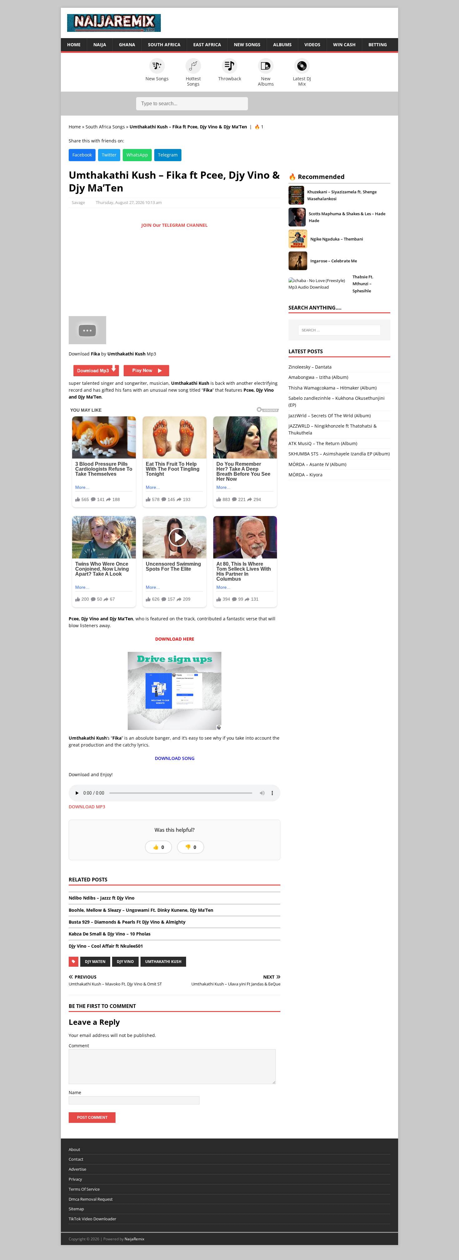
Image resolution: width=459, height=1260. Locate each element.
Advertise (77, 1169)
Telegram (168, 155)
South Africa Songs (105, 127)
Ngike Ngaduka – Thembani (336, 239)
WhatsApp (137, 155)
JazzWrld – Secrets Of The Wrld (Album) (330, 416)
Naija (99, 44)
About (74, 1149)
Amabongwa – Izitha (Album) (318, 377)
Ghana (127, 44)
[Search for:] (339, 330)
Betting (377, 44)
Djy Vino (125, 961)
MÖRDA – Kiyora (306, 475)
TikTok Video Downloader (92, 1219)
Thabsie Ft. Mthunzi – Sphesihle (363, 284)
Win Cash (344, 44)
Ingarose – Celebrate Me (333, 261)
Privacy (75, 1179)
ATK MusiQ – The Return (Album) (323, 443)
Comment (79, 1046)
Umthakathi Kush (163, 961)
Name (75, 1092)
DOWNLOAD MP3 (87, 807)
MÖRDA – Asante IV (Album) (317, 464)
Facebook (82, 155)
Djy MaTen (95, 961)
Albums (282, 44)
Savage (78, 202)
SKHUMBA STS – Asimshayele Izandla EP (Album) (339, 454)
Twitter (109, 155)
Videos (312, 44)
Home (74, 44)
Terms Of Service (84, 1189)
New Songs (247, 44)
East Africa (207, 44)
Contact (76, 1159)
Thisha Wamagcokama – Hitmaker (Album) (333, 388)
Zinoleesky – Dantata (310, 367)
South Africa (164, 44)
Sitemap (76, 1209)
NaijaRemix (134, 1239)
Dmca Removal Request (91, 1199)
